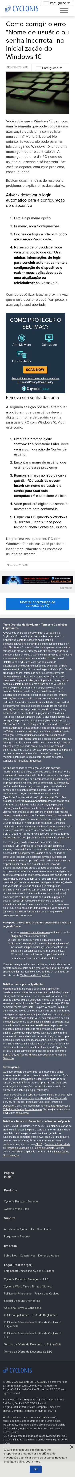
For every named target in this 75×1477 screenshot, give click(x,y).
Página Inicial (9, 1175)
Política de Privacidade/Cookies (34, 1054)
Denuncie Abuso (48, 1255)
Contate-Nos (27, 1255)
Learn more (33, 1461)
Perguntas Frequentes (29, 760)
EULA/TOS (9, 1054)
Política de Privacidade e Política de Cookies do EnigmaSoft (33, 1324)
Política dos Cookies (46, 1293)
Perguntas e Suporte (17, 1236)
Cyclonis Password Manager (21, 1201)
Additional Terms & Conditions (22, 1308)
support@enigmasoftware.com (20, 971)
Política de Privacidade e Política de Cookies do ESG (33, 1335)
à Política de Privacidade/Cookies (35, 833)
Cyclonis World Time (16, 1208)
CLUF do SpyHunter (16, 1315)
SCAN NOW (35, 370)
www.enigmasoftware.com (35, 932)
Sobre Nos (10, 1255)
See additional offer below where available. (35, 378)
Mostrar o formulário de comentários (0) (37, 603)
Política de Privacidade (57, 1144)
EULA (20, 382)
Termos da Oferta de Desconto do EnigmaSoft (32, 1344)
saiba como (64, 837)
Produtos (10, 1190)
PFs (32, 1229)
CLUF (38, 1144)
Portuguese (50, 68)
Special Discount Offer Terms (22, 1301)
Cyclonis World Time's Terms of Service (28, 1286)
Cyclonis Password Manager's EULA (26, 1279)
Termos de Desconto (17, 1148)
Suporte (9, 1218)
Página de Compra (44, 1148)
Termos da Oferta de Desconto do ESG (28, 1351)
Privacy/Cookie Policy (41, 382)
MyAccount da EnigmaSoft (35, 975)
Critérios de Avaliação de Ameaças (22, 1109)
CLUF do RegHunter (44, 1315)
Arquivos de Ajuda (15, 1229)
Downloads (44, 1229)
